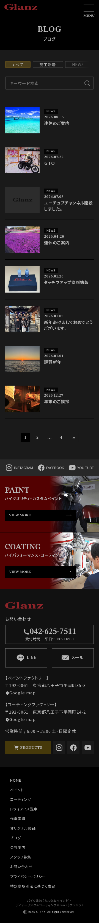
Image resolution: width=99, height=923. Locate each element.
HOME (15, 780)
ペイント (17, 789)
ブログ (15, 837)
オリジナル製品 (23, 828)
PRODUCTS (30, 748)
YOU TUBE (85, 467)
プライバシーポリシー (28, 876)
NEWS (78, 64)
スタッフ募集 (20, 857)
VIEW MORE (20, 515)
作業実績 (18, 818)
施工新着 (48, 64)
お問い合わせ (21, 866)
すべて (18, 64)
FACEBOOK (55, 467)
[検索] (87, 83)
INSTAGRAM (23, 467)
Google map (22, 692)
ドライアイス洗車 (24, 809)
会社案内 (18, 847)
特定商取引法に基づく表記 (32, 886)
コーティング (20, 799)
